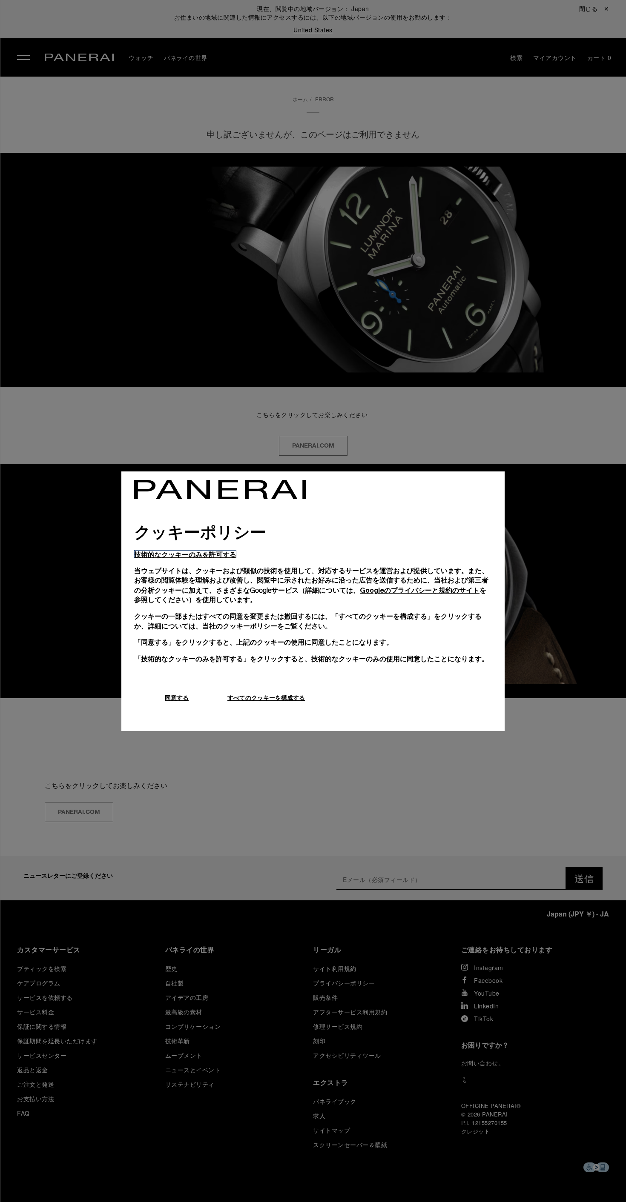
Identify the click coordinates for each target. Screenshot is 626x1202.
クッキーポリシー (250, 626)
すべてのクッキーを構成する (266, 697)
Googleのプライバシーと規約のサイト (420, 590)
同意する (177, 697)
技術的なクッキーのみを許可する (185, 554)
